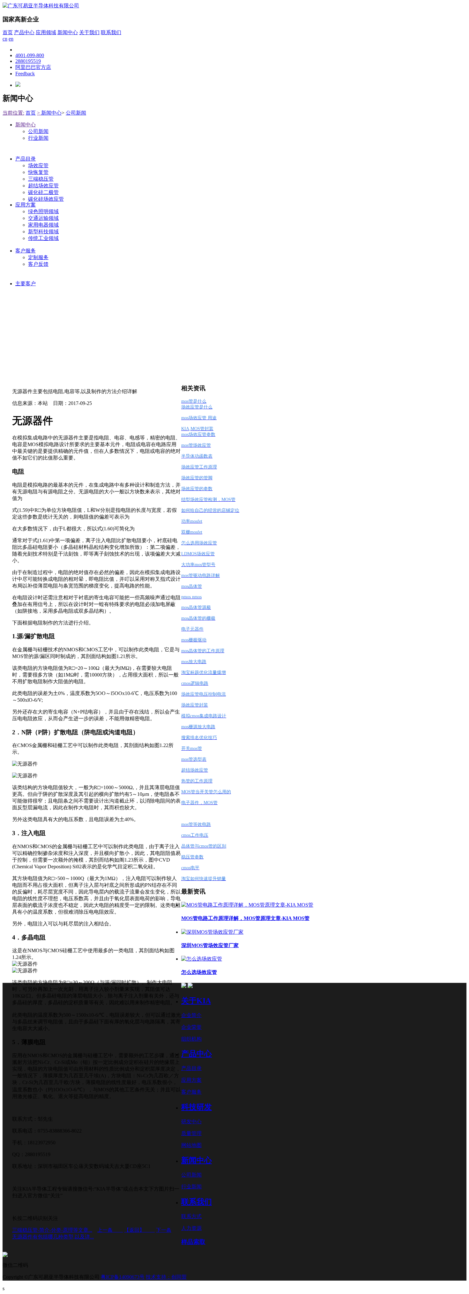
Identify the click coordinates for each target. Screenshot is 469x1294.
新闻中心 (67, 32)
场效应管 (38, 165)
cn (5, 38)
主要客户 (25, 283)
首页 (8, 32)
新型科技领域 (43, 231)
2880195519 (28, 61)
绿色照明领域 (43, 211)
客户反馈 (38, 264)
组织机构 (191, 1039)
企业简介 (191, 1015)
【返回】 (139, 1230)
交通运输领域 (43, 218)
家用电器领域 (43, 225)
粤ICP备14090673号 (123, 1277)
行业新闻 (38, 138)
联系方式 (191, 1216)
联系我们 (111, 32)
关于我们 (89, 32)
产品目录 (25, 158)
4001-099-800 (29, 55)
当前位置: (13, 113)
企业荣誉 (191, 1027)
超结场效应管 (43, 185)
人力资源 (191, 1228)
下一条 (163, 1230)
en (11, 38)
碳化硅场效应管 (46, 199)
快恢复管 (38, 172)
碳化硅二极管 (43, 192)
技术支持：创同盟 (166, 1277)
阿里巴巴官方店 (33, 67)
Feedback (25, 73)
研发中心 (191, 1121)
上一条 (110, 1230)
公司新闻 (76, 113)
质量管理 (191, 1133)
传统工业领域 (43, 238)
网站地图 (191, 1145)
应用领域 (46, 32)
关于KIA (196, 1001)
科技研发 (196, 1107)
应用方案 (25, 204)
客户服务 (25, 250)
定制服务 (38, 257)
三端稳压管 (41, 179)
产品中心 (24, 32)
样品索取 (193, 1241)
